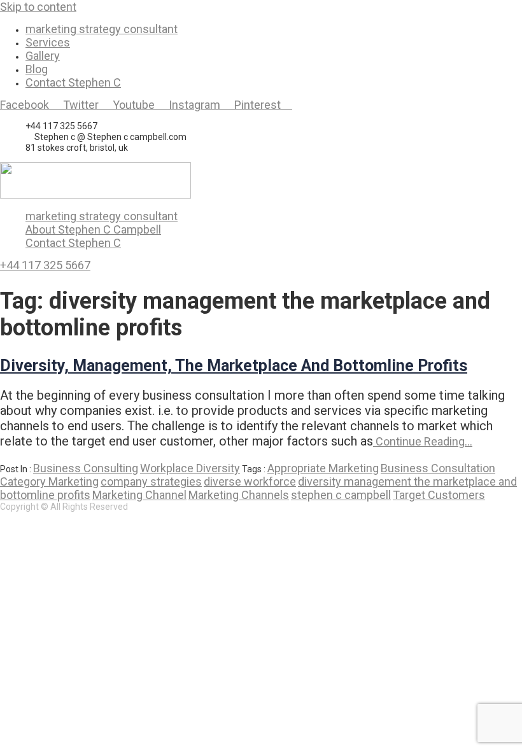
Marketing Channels (238, 495)
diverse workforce (250, 481)
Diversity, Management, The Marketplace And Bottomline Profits (233, 365)
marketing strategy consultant (101, 29)
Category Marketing (49, 481)
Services (47, 42)
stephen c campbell (341, 495)
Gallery (42, 55)
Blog (36, 69)
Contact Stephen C (73, 82)
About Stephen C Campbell (93, 229)
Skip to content (38, 6)
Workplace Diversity (190, 468)
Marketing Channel (139, 495)
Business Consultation (438, 468)
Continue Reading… (422, 441)
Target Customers (439, 495)
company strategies (151, 481)
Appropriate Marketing (323, 468)
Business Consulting (85, 468)
